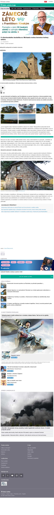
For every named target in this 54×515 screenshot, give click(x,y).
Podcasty (35, 8)
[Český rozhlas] (5, 1)
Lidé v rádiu (31, 452)
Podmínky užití (17, 493)
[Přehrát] (2, 87)
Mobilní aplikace (5, 467)
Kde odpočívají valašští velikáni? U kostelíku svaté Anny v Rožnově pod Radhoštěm (24, 211)
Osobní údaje (9, 493)
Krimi (13, 262)
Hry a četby (5, 262)
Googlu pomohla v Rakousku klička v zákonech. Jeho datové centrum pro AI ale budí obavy (23, 435)
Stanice (42, 8)
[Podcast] (1, 93)
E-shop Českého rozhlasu (9, 312)
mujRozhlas (4, 258)
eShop (3, 454)
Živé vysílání (5, 265)
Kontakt (30, 456)
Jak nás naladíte (16, 8)
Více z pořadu (5, 281)
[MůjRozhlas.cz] (3, 50)
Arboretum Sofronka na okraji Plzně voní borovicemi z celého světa (20, 207)
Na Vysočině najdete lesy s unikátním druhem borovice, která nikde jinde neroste (23, 209)
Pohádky (20, 262)
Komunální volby (5, 450)
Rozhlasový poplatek (33, 458)
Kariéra (29, 454)
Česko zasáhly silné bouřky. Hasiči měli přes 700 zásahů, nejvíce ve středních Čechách (22, 432)
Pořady (28, 262)
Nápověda (30, 450)
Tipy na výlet (5, 8)
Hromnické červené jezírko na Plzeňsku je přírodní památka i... (25, 283)
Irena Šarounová (23, 80)
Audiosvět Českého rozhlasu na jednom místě (11, 271)
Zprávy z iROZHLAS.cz (8, 390)
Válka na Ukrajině (5, 448)
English (24, 493)
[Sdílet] (4, 93)
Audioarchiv (27, 8)
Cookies (3, 493)
